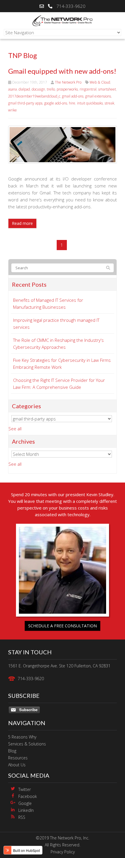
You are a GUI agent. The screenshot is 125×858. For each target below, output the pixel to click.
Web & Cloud (100, 82)
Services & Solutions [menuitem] (27, 744)
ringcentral (88, 89)
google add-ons (55, 103)
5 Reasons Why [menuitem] (22, 737)
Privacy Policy (63, 852)
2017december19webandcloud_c (34, 96)
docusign (38, 89)
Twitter (24, 789)
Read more (22, 223)
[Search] (108, 268)
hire (72, 103)
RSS (21, 817)
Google (25, 803)
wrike (12, 110)
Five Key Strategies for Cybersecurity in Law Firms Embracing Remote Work (62, 363)
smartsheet (107, 89)
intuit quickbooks (90, 103)
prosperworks (67, 89)
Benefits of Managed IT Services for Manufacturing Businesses (48, 303)
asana (12, 89)
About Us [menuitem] (17, 764)
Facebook (27, 796)
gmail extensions (98, 96)
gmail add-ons (72, 96)
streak (109, 103)
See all (15, 428)
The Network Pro (68, 82)
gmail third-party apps (25, 103)
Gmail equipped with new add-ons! (62, 71)
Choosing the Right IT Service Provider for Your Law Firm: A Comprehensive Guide (59, 383)
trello (51, 89)
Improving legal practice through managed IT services (56, 323)
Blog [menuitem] (12, 751)
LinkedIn (26, 810)
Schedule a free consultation (62, 625)
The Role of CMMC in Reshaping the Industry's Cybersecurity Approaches (58, 343)
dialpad (24, 89)
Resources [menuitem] (18, 758)
